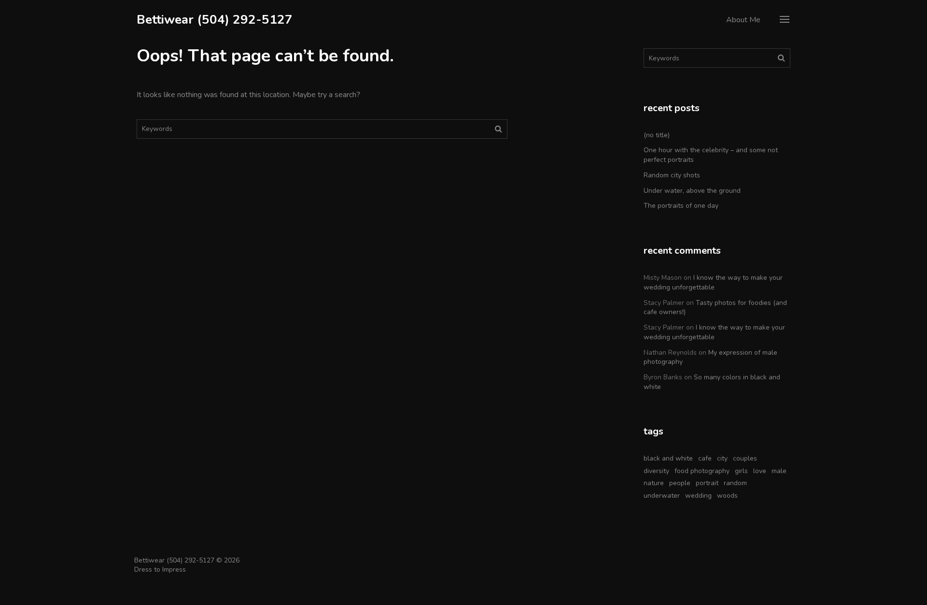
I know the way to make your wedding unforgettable (713, 282)
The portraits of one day (681, 205)
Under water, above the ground (692, 190)
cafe (705, 458)
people (679, 483)
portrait (707, 483)
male (779, 470)
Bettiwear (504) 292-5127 (215, 19)
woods (727, 495)
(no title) (657, 135)
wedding (698, 495)
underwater (662, 495)
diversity (656, 470)
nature (654, 483)
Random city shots (672, 175)
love (759, 470)
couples (745, 458)
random (735, 483)
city (722, 458)
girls (741, 470)
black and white (668, 458)
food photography (702, 470)
